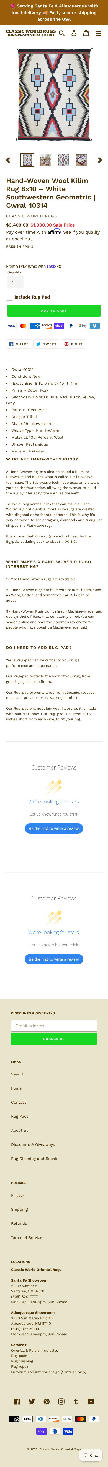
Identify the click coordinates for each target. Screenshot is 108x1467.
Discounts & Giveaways (33, 1144)
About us (19, 1130)
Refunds (19, 1223)
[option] (28, 160)
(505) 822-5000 (25, 1329)
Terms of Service (26, 1237)
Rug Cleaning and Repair (34, 1158)
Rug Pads (20, 1116)
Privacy (18, 1195)
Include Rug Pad (32, 297)
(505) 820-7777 (24, 1297)
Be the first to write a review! (54, 828)
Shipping (19, 1209)
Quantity (14, 272)
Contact (18, 1102)
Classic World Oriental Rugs (60, 1449)
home (16, 1088)
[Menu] (98, 33)
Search (17, 1074)
